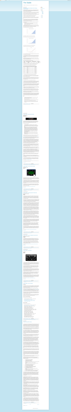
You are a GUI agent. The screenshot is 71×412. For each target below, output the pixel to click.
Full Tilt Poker (30, 164)
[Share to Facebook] (32, 103)
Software (35, 232)
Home (30, 404)
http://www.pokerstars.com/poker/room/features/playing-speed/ (31, 229)
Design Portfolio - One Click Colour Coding (29, 166)
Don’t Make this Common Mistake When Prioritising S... (43, 13)
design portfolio (26, 164)
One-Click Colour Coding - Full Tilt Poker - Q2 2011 (28, 299)
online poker (38, 164)
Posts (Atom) (26, 405)
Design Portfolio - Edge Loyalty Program (28, 114)
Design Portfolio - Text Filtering (27, 250)
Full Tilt (28, 164)
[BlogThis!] (31, 103)
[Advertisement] (31, 108)
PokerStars (34, 232)
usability (27, 319)
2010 (41, 16)
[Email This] (31, 318)
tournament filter (25, 281)
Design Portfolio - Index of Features (28, 283)
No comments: (29, 103)
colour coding (25, 189)
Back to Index (24, 162)
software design (37, 232)
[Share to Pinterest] (33, 318)
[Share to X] (32, 318)
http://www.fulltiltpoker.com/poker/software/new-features (30, 186)
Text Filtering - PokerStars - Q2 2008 (27, 301)
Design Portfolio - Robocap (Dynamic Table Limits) (30, 192)
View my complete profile (43, 8)
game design (31, 164)
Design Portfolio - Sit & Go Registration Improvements (30, 235)
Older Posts (38, 404)
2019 (41, 10)
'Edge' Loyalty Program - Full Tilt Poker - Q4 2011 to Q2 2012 (29, 305)
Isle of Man (25, 190)
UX (32, 281)
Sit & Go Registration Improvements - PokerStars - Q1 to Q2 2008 (29, 300)
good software (34, 164)
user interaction (29, 281)
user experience (27, 281)
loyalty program (36, 164)
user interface (31, 281)
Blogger (37, 408)
